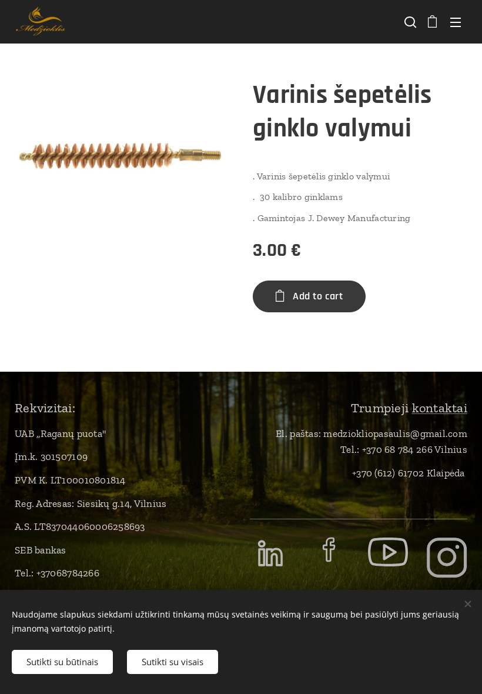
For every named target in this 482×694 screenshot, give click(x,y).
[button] (409, 21)
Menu (455, 22)
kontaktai (439, 408)
